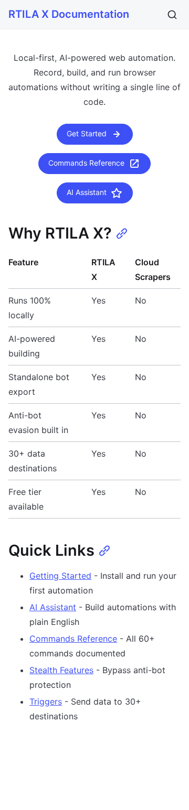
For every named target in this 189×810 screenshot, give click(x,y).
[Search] (172, 14)
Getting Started (60, 575)
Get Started (87, 133)
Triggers (45, 701)
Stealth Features (61, 670)
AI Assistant (87, 192)
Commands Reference (86, 162)
